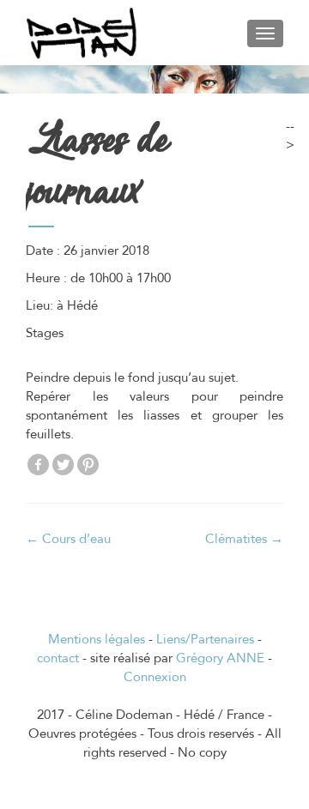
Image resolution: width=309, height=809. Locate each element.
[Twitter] (63, 464)
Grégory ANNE (220, 658)
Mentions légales (96, 639)
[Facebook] (38, 464)
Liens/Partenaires (205, 639)
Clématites (244, 538)
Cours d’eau (68, 538)
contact (58, 658)
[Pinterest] (88, 464)
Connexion (155, 676)
